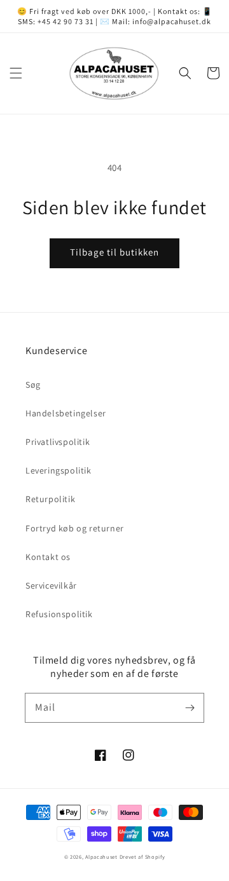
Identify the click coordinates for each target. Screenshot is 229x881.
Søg (33, 384)
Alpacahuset (101, 856)
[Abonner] (190, 707)
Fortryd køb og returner (74, 528)
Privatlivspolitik (57, 441)
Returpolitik (50, 499)
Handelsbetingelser (65, 413)
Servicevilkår (51, 585)
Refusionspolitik (59, 614)
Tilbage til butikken (114, 252)
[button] (16, 73)
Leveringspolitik (58, 470)
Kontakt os (48, 557)
